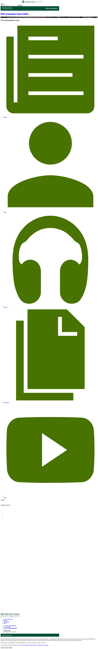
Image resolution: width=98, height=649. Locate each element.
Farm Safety (23, 13)
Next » (8, 505)
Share (10, 647)
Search (2, 5)
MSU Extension (8, 13)
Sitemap (5, 620)
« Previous (3, 505)
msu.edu (8, 626)
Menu (7, 647)
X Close (2, 500)
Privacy (5, 623)
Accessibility (6, 621)
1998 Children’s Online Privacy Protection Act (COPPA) (35, 645)
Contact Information (8, 619)
